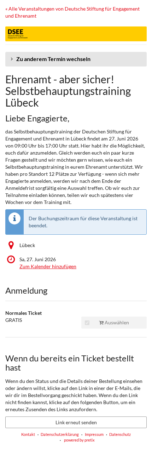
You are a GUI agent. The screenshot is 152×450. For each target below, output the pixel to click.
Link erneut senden (76, 422)
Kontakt (28, 434)
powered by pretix (79, 440)
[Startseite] (76, 33)
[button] (76, 59)
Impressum (94, 434)
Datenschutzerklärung (60, 434)
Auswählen (116, 322)
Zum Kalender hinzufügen (47, 266)
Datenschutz (120, 434)
